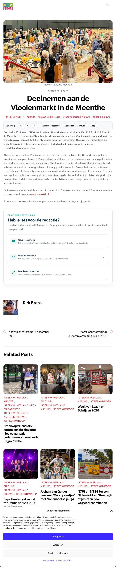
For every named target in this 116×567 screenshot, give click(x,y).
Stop (92, 126)
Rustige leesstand (51, 126)
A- (21, 126)
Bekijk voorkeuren (58, 553)
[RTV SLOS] (8, 9)
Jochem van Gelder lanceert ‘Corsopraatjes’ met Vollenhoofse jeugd (57, 495)
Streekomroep (14, 420)
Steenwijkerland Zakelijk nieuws (15, 415)
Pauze (82, 126)
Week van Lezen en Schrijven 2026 (91, 408)
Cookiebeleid (48, 560)
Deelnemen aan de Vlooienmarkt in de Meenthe (58, 103)
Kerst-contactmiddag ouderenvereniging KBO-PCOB (88, 333)
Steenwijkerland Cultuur (52, 399)
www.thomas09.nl (39, 194)
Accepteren (58, 536)
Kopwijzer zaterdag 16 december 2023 (29, 333)
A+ (35, 126)
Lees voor (69, 126)
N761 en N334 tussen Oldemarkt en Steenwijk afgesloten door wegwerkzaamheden (95, 497)
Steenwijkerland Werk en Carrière (19, 407)
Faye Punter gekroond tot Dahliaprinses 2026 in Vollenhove (19, 503)
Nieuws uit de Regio (49, 116)
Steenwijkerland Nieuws (76, 116)
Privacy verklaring (63, 560)
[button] (111, 510)
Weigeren (58, 545)
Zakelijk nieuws (101, 116)
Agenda (30, 116)
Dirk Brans (13, 117)
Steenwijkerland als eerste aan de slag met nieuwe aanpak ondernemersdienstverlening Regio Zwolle (24, 433)
